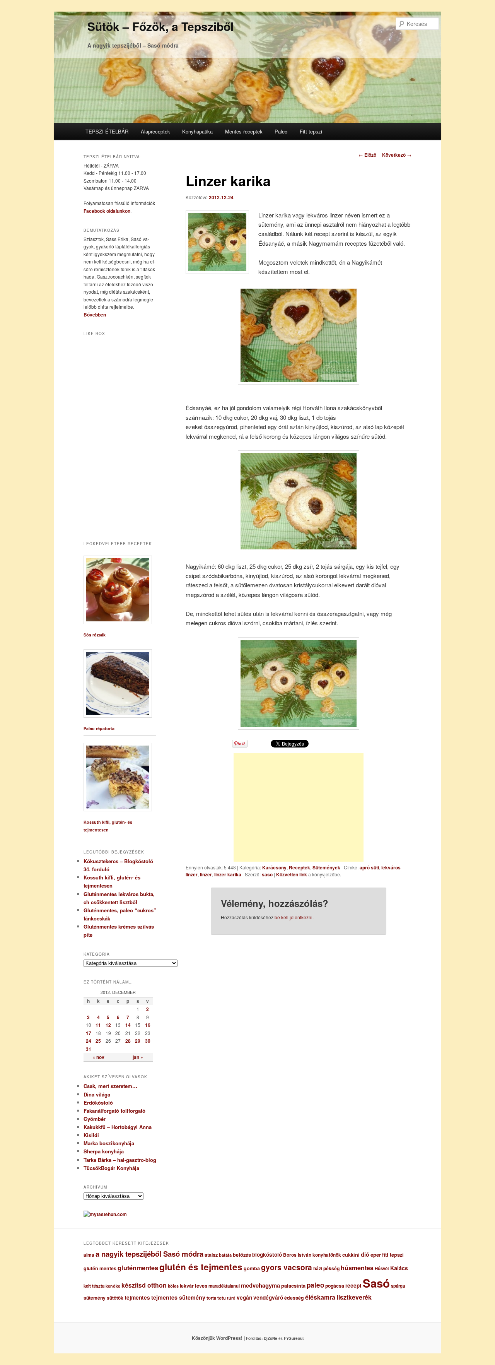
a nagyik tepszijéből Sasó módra (149, 1254)
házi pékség (326, 1268)
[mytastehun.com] (105, 1214)
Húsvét (382, 1268)
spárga (398, 1286)
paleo (315, 1285)
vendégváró (268, 1297)
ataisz (211, 1254)
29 (137, 1040)
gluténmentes (138, 1267)
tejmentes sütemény (178, 1297)
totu (221, 1298)
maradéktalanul (224, 1286)
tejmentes (137, 1297)
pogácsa (334, 1285)
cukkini (351, 1254)
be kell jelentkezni (293, 917)
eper (375, 1254)
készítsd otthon (144, 1285)
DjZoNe (270, 1338)
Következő (396, 154)
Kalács (399, 1268)
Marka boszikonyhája (109, 1143)
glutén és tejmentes (200, 1267)
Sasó (376, 1283)
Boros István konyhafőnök (312, 1255)
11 (98, 1024)
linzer (206, 874)
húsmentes (357, 1267)
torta (211, 1298)
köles (173, 1286)
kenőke (113, 1286)
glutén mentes (100, 1268)
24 (88, 1040)
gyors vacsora (286, 1267)
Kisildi (91, 1135)
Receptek (299, 867)
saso (267, 874)
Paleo (281, 131)
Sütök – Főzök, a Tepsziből (160, 26)
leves (201, 1285)
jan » (138, 1057)
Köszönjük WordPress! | (228, 1337)
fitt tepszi (393, 1254)
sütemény (95, 1297)
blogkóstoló (267, 1254)
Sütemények (326, 867)
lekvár (187, 1285)
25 (98, 1040)
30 (147, 1040)
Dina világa (97, 1094)
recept (353, 1285)
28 (128, 1040)
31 (88, 1048)
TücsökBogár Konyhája (111, 1168)
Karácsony (274, 867)
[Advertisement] (299, 807)
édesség (294, 1297)
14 (128, 1024)
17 (88, 1033)
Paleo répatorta (99, 728)
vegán (244, 1297)
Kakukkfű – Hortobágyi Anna (118, 1127)
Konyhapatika (197, 131)
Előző (367, 154)
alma (89, 1255)
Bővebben (95, 314)
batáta (225, 1255)
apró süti (369, 867)
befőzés (242, 1254)
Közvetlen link (292, 874)
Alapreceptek (155, 131)
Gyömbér (95, 1118)
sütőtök (115, 1298)
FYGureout (294, 1338)
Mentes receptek (244, 131)
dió (365, 1254)
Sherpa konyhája (104, 1151)
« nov (98, 1057)
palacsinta (293, 1285)
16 (147, 1024)
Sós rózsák (95, 635)
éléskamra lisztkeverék (338, 1297)
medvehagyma (260, 1285)
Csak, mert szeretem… (110, 1086)
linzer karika (227, 874)
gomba (252, 1268)
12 (108, 1024)
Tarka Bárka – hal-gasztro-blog (120, 1159)
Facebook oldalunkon (107, 210)
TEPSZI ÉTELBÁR (106, 131)
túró (231, 1298)
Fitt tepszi (311, 131)
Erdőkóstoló (98, 1102)
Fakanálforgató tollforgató (114, 1110)
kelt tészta (94, 1286)
